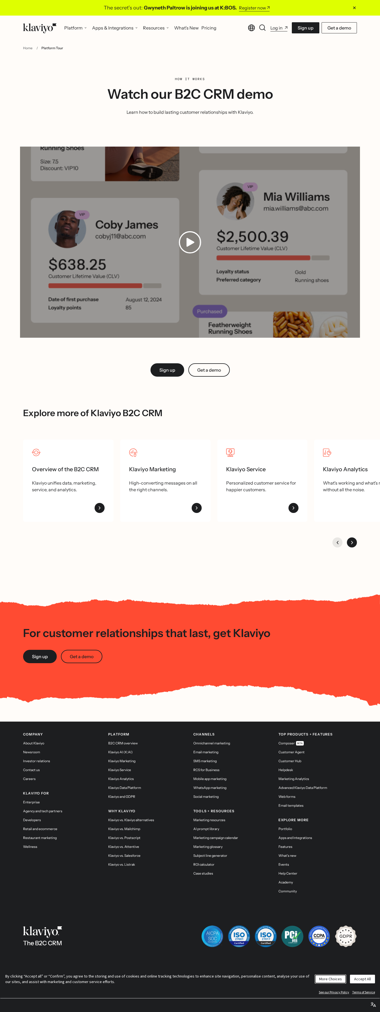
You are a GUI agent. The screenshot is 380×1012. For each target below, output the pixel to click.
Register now (252, 8)
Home (28, 48)
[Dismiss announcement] (354, 7)
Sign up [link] (167, 370)
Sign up (306, 28)
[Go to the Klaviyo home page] (39, 27)
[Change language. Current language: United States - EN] (251, 27)
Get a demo (339, 28)
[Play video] (190, 242)
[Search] (262, 27)
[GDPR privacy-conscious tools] (346, 936)
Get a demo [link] (209, 370)
